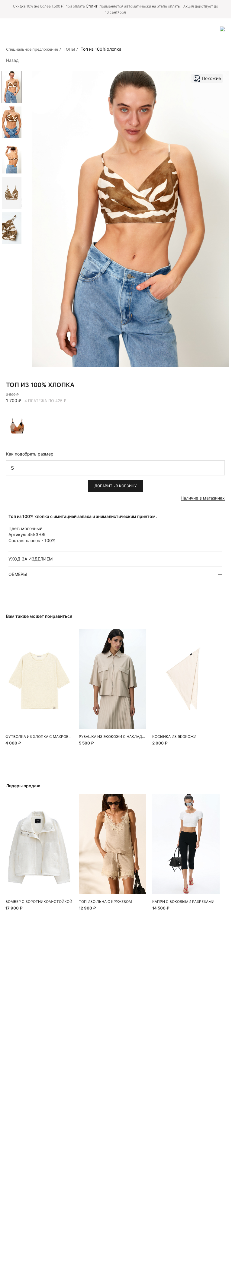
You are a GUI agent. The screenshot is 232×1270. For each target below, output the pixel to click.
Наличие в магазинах (203, 497)
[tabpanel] (39, 679)
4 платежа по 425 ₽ (45, 400)
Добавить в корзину (116, 486)
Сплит (92, 6)
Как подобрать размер (29, 453)
